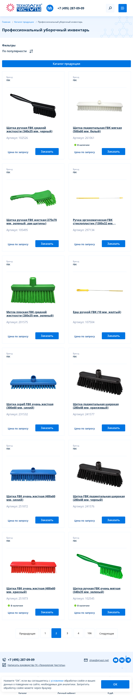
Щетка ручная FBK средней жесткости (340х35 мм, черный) (29, 129)
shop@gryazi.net (99, 660)
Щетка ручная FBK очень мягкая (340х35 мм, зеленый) (96, 590)
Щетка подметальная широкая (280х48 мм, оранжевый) (96, 405)
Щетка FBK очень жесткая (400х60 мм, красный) (30, 590)
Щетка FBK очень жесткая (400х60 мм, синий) (30, 498)
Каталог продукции (66, 64)
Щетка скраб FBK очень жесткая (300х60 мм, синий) (29, 405)
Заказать (47, 151)
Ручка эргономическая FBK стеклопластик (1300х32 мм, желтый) (93, 221)
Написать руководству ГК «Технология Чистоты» (36, 665)
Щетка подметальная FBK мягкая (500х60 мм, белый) (97, 129)
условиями (57, 680)
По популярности (14, 51)
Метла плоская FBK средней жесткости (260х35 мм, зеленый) (30, 313)
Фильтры (9, 45)
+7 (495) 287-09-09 (70, 8)
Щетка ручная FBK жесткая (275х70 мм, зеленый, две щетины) (31, 221)
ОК (115, 684)
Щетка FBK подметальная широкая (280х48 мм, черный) (99, 498)
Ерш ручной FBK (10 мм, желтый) (97, 312)
